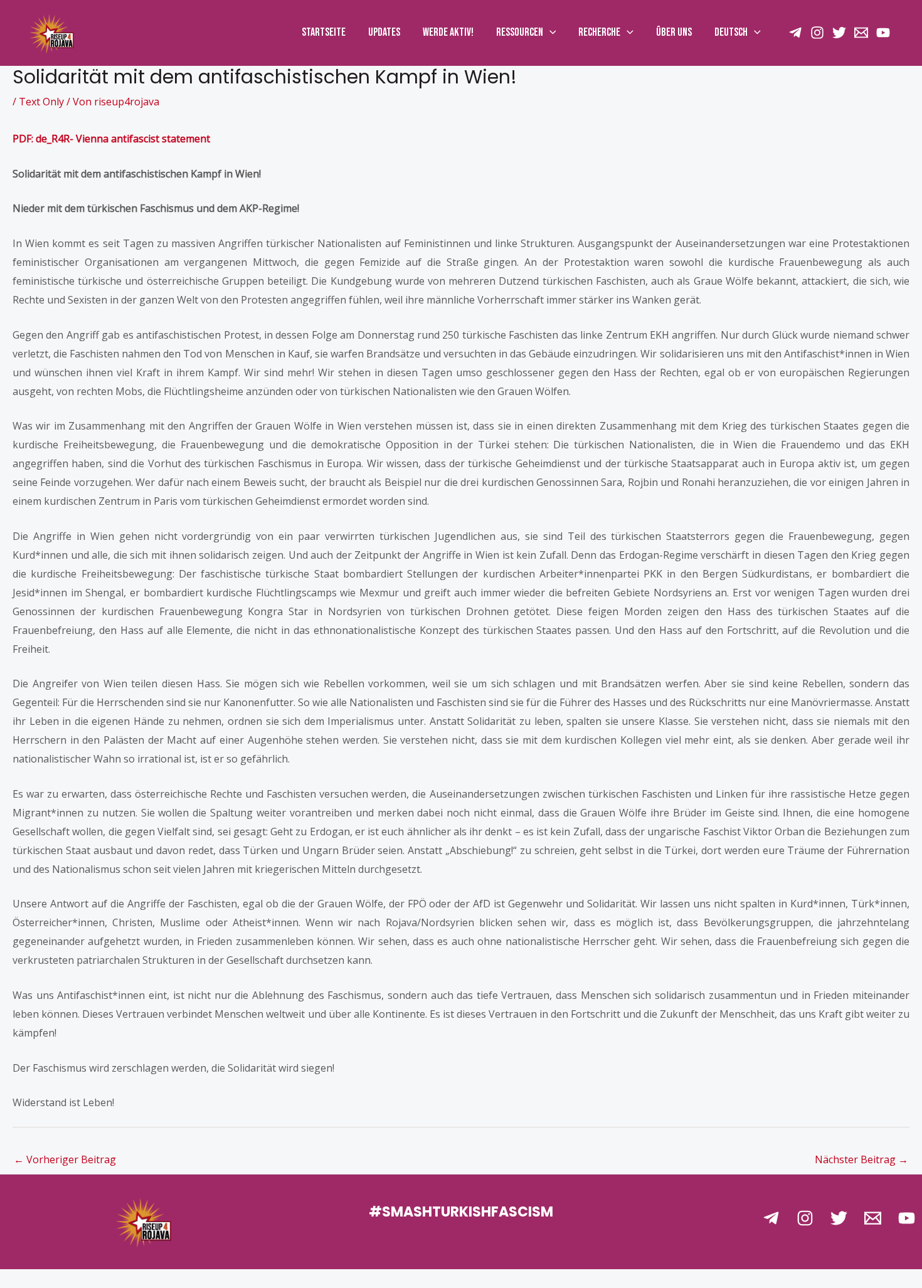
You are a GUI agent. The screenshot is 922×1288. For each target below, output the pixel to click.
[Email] (861, 32)
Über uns (674, 32)
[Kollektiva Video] (883, 32)
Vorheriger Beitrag (65, 1159)
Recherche (599, 32)
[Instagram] (817, 32)
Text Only (41, 101)
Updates (384, 32)
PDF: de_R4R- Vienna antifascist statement (111, 138)
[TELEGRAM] (795, 32)
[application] (549, 32)
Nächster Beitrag (861, 1159)
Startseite (324, 32)
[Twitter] (839, 32)
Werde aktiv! (448, 32)
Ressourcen (519, 32)
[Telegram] (771, 1218)
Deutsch (731, 32)
